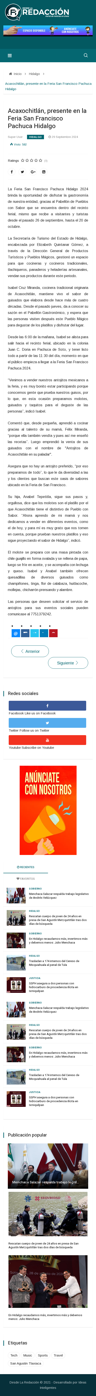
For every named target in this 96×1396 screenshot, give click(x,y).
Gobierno (35, 888)
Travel (58, 1355)
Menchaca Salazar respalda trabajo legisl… (45, 1182)
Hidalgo (35, 137)
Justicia (34, 978)
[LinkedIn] (44, 172)
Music (27, 1355)
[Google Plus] (33, 172)
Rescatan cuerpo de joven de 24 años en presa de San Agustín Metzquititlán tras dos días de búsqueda (58, 920)
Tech (13, 1355)
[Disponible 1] (48, 810)
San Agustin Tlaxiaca (25, 1363)
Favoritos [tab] (27, 879)
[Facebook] (11, 172)
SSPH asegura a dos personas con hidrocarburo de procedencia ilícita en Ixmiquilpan (53, 987)
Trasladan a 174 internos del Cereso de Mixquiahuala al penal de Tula (54, 963)
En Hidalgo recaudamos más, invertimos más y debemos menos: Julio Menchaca (58, 941)
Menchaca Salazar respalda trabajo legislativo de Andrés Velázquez (59, 896)
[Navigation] (10, 55)
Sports (43, 1355)
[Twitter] (22, 172)
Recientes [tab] (26, 867)
